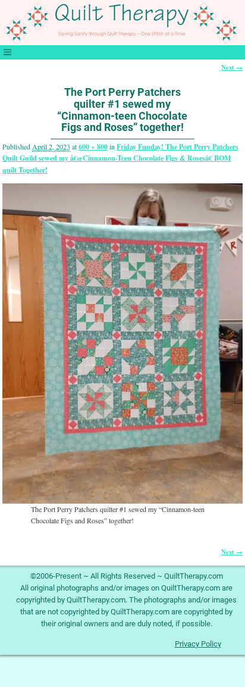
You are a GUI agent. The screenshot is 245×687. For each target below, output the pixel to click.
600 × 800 (93, 147)
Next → (232, 67)
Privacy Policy (198, 643)
